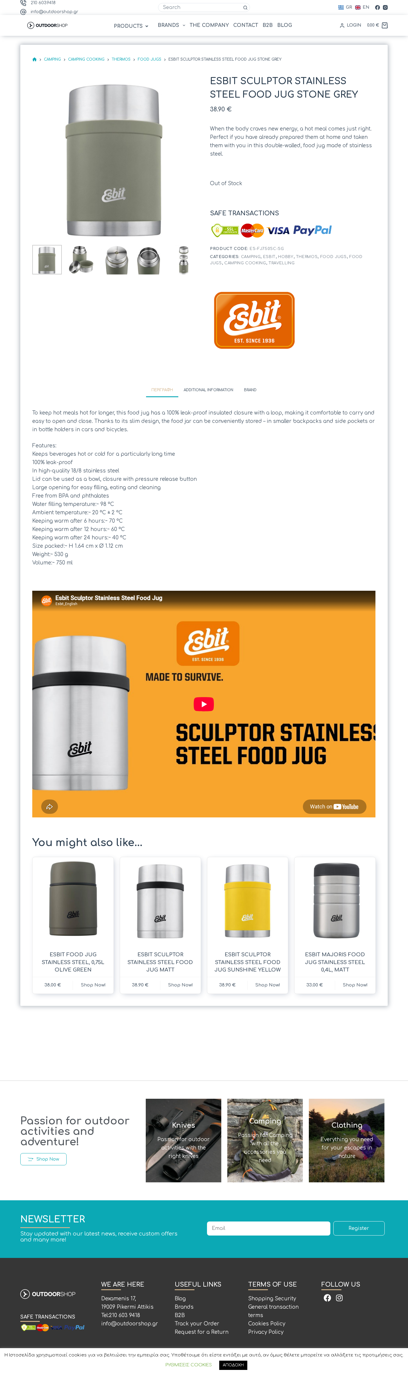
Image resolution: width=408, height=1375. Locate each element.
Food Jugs (333, 257)
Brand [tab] (250, 390)
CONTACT (245, 25)
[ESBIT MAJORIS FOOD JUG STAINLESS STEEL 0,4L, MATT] (335, 900)
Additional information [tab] (208, 390)
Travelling (282, 263)
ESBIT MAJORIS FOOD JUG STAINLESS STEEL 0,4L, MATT (335, 962)
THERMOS (307, 257)
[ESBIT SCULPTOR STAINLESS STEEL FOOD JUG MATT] (160, 900)
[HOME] (34, 59)
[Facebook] (377, 7)
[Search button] (245, 7)
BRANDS (168, 25)
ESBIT (269, 257)
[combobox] (199, 7)
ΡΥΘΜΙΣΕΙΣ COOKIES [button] (188, 1365)
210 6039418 (43, 3)
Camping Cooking (245, 263)
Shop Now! (93, 985)
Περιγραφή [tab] (162, 390)
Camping (251, 257)
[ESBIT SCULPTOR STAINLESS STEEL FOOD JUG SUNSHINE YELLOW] (247, 900)
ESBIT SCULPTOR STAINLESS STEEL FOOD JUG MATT (160, 962)
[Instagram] (385, 7)
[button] (132, 26)
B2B (268, 25)
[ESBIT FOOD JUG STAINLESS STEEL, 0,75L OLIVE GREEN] (73, 900)
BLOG (284, 25)
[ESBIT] (255, 321)
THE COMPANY (209, 25)
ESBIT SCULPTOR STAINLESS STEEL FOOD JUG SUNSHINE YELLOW (247, 962)
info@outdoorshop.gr (54, 12)
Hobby (285, 257)
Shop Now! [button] (355, 985)
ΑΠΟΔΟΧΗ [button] (233, 1365)
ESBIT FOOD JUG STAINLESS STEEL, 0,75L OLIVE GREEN (73, 962)
